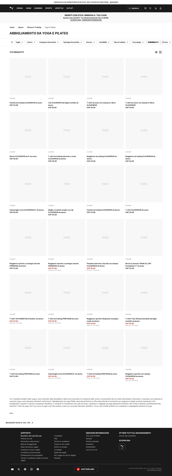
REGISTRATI (114, 2)
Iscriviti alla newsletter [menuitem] (127, 436)
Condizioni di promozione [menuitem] (30, 452)
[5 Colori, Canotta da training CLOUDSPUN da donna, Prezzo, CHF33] (105, 189)
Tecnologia (136, 42)
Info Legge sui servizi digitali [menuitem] (65, 455)
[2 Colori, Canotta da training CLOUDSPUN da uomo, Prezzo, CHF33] (28, 82)
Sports (20, 27)
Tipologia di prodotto (71, 42)
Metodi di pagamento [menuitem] (29, 444)
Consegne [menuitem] (58, 450)
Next (11, 413)
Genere (89, 42)
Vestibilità (103, 42)
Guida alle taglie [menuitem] (60, 452)
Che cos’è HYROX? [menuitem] (93, 436)
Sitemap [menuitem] (57, 458)
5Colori (89, 205)
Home (12, 27)
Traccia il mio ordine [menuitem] (61, 444)
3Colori (89, 152)
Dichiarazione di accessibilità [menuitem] (32, 455)
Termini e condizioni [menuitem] (61, 441)
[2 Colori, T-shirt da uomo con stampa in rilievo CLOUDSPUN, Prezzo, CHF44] (105, 83)
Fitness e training (34, 27)
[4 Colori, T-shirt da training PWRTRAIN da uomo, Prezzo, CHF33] (28, 353)
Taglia (18, 42)
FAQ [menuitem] (55, 439)
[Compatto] (156, 52)
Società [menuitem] (89, 439)
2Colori (12, 98)
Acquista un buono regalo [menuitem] (30, 450)
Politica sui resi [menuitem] (26, 439)
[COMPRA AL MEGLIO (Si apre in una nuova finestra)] (122, 447)
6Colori (128, 205)
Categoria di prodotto (47, 42)
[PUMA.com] (11, 8)
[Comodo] (160, 52)
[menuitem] (19, 8)
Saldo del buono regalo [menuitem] (29, 447)
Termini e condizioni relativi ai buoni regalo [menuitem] (34, 459)
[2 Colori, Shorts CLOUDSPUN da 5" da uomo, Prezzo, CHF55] (28, 136)
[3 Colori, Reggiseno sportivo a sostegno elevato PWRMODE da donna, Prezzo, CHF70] (28, 244)
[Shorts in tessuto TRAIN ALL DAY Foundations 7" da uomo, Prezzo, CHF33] (143, 244)
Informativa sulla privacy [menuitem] (30, 441)
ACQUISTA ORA (75, 20)
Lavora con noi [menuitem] (91, 450)
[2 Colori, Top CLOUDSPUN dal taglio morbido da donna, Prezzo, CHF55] (66, 83)
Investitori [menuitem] (89, 444)
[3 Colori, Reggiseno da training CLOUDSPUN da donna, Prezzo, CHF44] (105, 137)
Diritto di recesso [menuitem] (60, 447)
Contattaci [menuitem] (58, 436)
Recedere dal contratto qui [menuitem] (31, 436)
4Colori (51, 152)
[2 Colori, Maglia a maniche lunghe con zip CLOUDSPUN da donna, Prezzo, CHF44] (66, 190)
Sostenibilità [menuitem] (90, 447)
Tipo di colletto (119, 42)
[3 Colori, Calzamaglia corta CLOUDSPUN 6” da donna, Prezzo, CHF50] (28, 189)
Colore (29, 42)
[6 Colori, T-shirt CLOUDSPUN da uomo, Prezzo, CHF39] (143, 189)
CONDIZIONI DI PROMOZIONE (92, 20)
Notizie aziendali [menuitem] (92, 441)
